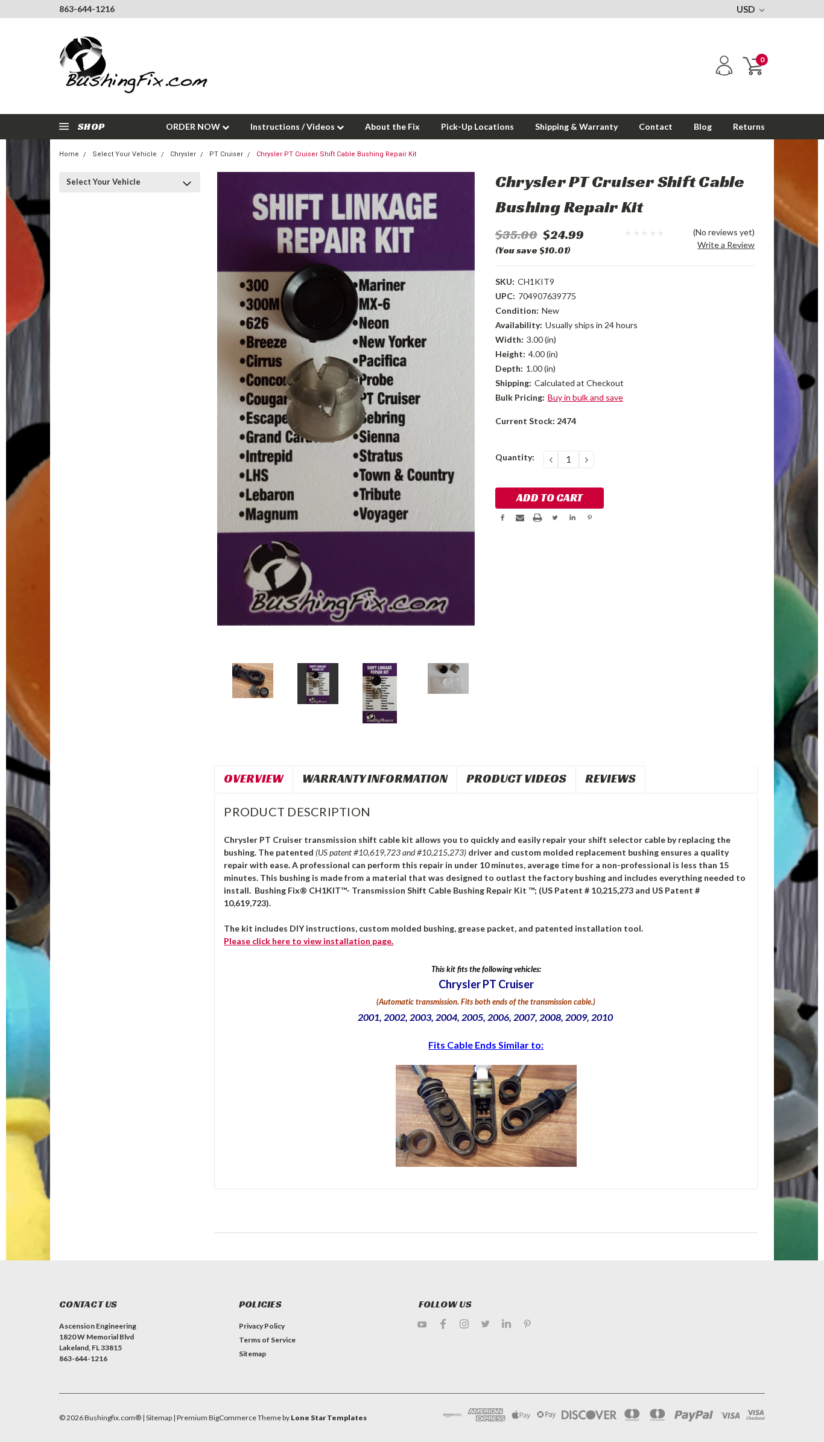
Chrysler (183, 154)
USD (746, 9)
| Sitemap (157, 1417)
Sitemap (252, 1353)
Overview (254, 778)
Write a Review (726, 245)
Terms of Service (267, 1339)
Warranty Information (375, 778)
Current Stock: (535, 421)
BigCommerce (232, 1417)
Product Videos (516, 778)
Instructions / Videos (293, 126)
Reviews (610, 778)
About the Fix (392, 126)
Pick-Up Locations (477, 126)
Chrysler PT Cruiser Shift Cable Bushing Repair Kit (336, 154)
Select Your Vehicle (124, 154)
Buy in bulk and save (585, 397)
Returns (749, 126)
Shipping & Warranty (576, 126)
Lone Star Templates (329, 1417)
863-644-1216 (87, 9)
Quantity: (514, 457)
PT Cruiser (226, 154)
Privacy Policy (262, 1325)
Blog (703, 126)
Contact (656, 126)
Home (69, 154)
